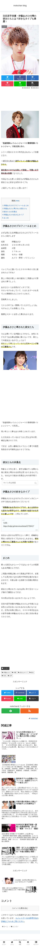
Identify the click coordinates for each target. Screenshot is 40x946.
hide (17, 201)
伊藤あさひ (6, 672)
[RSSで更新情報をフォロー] (29, 710)
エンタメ (6, 668)
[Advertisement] (20, 99)
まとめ (5, 218)
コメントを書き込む (20, 908)
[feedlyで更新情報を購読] (10, 710)
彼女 (32, 672)
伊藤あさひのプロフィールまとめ (15, 205)
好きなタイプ (24, 672)
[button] (36, 483)
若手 (10, 675)
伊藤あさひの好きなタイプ (13, 215)
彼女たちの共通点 (9, 212)
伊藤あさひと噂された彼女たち (14, 208)
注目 (4, 675)
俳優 (14, 672)
